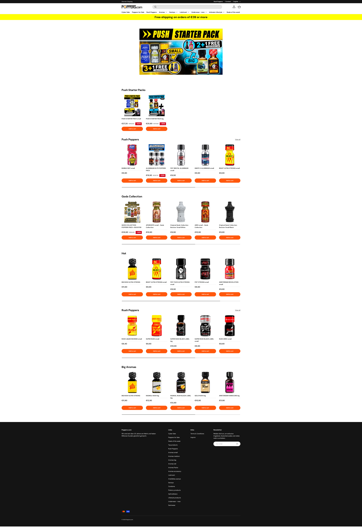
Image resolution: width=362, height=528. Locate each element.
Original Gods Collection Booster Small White (179, 226)
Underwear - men (198, 12)
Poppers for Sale (138, 12)
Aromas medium (174, 456)
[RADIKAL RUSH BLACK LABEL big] (181, 382)
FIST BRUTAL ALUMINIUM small (179, 169)
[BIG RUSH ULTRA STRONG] (132, 269)
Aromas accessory (174, 471)
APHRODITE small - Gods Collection (155, 226)
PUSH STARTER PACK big (155, 119)
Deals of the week (233, 12)
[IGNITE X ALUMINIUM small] (205, 155)
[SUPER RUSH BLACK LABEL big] (181, 325)
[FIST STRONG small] (205, 269)
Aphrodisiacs (172, 494)
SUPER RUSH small (152, 339)
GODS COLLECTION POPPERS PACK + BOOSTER (131, 226)
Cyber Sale (126, 12)
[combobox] (187, 7)
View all (237, 139)
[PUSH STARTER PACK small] (132, 105)
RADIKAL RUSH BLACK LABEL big (180, 397)
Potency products (174, 490)
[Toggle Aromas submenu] (166, 12)
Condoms (171, 486)
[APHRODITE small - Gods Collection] (156, 212)
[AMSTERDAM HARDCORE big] (229, 382)
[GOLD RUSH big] (205, 382)
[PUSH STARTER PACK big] (156, 105)
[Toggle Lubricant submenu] (188, 12)
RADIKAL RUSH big (152, 396)
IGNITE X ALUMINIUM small (204, 168)
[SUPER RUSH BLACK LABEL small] (205, 325)
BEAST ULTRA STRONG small (229, 168)
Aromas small (173, 452)
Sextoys (172, 12)
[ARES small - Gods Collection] (205, 212)
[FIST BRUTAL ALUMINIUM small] (181, 155)
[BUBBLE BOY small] (132, 155)
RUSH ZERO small (225, 339)
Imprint (193, 437)
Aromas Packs (173, 468)
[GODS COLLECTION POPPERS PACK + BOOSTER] (132, 212)
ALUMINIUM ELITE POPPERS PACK (156, 169)
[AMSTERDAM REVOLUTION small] (229, 269)
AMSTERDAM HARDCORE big (229, 396)
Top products (173, 445)
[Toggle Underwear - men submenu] (206, 12)
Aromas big (172, 460)
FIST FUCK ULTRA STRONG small (179, 283)
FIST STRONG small (202, 282)
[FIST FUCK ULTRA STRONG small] (181, 269)
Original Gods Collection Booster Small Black (228, 226)
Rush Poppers (218, 1)
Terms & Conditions (197, 434)
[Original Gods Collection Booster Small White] (181, 212)
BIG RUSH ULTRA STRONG (131, 282)
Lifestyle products (174, 498)
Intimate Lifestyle (215, 12)
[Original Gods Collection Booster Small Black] (229, 212)
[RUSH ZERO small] (229, 325)
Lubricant (183, 12)
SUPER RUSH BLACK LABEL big (179, 340)
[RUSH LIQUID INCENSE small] (132, 325)
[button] (239, 7)
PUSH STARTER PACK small (131, 119)
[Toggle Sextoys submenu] (177, 12)
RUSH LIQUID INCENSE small (132, 339)
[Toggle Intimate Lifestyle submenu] (224, 12)
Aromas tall (172, 464)
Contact (228, 1)
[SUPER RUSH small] (156, 325)
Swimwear (171, 505)
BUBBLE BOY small (128, 168)
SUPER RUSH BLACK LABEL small (204, 340)
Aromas (162, 12)
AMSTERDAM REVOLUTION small (228, 283)
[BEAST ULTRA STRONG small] (229, 155)
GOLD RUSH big (200, 396)
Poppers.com (129, 519)
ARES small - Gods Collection (201, 226)
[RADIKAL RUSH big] (156, 382)
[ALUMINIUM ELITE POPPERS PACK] (156, 155)
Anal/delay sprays (174, 479)
